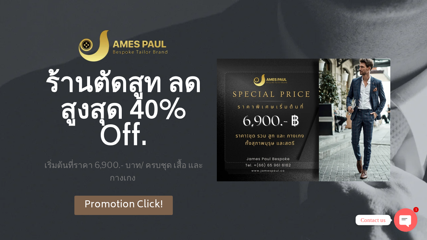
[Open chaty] (405, 220)
